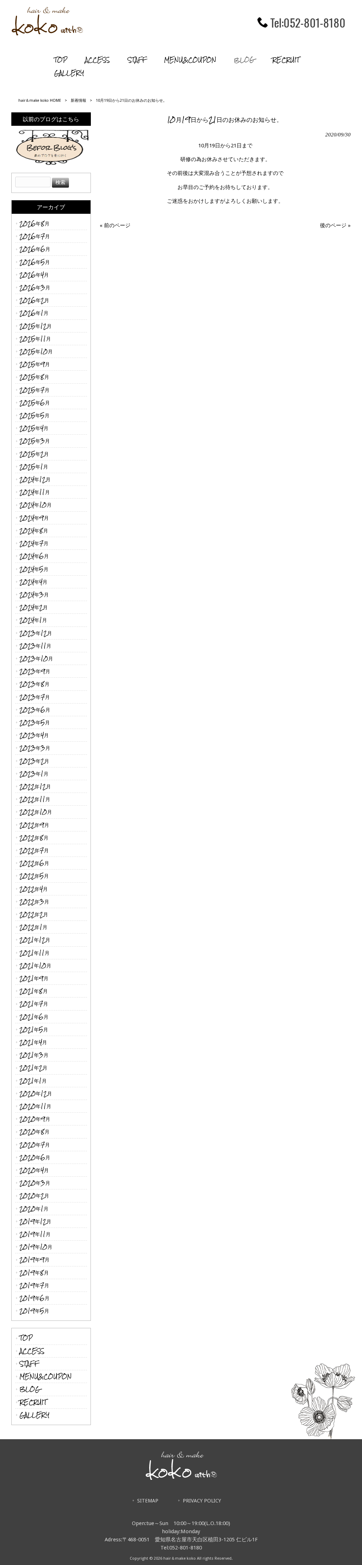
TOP (26, 1338)
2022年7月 (34, 850)
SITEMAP (147, 1501)
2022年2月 (33, 914)
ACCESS (32, 1351)
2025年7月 (34, 390)
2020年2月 (34, 1195)
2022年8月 (33, 837)
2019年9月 (34, 1259)
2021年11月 (34, 953)
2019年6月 (34, 1298)
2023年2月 (34, 761)
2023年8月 (34, 684)
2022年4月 (33, 889)
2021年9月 (33, 978)
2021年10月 (35, 965)
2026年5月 (34, 262)
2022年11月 (34, 799)
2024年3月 (34, 594)
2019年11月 (35, 1234)
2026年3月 (34, 287)
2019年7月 (34, 1285)
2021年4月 (33, 1042)
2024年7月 (33, 543)
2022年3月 (34, 901)
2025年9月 (34, 364)
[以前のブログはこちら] (51, 146)
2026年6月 (34, 249)
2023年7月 (34, 697)
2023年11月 (35, 646)
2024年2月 (33, 607)
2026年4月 (34, 275)
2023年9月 (34, 671)
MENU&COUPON (45, 1376)
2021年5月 (33, 1029)
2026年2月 (34, 300)
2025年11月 (35, 339)
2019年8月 (34, 1272)
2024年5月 (33, 569)
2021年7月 (33, 1004)
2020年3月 (34, 1183)
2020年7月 (34, 1145)
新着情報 (78, 100)
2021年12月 (34, 940)
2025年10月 (36, 351)
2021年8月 (33, 991)
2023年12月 (35, 633)
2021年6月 (33, 1017)
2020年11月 (35, 1106)
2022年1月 (33, 927)
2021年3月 (33, 1055)
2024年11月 (34, 492)
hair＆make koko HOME (39, 100)
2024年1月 (33, 620)
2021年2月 (33, 1067)
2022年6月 (34, 863)
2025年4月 (33, 428)
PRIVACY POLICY (202, 1501)
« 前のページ (115, 225)
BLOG (29, 1389)
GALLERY (34, 1415)
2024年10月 (35, 505)
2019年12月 (35, 1221)
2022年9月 (34, 825)
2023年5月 (34, 722)
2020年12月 (35, 1093)
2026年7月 (34, 236)
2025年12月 (35, 326)
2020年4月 (34, 1170)
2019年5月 (34, 1311)
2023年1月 (33, 773)
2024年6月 (34, 556)
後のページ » (335, 225)
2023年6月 (34, 710)
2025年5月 (34, 415)
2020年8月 (34, 1131)
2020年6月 (34, 1157)
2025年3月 (34, 441)
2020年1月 (33, 1208)
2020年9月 (34, 1119)
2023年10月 (36, 658)
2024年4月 (33, 582)
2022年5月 (34, 876)
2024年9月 (34, 518)
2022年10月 (35, 812)
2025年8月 (34, 377)
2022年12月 (35, 786)
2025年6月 (34, 402)
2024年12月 (35, 479)
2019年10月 (35, 1247)
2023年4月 (34, 735)
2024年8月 (33, 530)
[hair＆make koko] (47, 33)
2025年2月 (34, 454)
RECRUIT (33, 1402)
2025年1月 (33, 466)
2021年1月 (33, 1081)
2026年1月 (33, 313)
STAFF (29, 1364)
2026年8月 (34, 223)
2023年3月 (34, 748)
